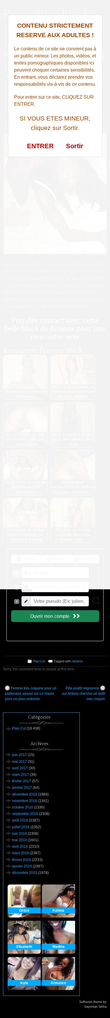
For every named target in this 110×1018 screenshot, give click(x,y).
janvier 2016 (22, 866)
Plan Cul (39, 661)
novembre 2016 (24, 801)
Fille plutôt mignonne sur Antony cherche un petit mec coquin (83, 693)
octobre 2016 (22, 807)
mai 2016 (19, 840)
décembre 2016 (24, 794)
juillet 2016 (21, 827)
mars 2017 (20, 775)
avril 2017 (20, 768)
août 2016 (20, 820)
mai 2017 (19, 762)
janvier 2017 (22, 788)
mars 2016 (20, 853)
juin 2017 (19, 755)
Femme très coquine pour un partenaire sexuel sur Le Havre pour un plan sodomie (31, 693)
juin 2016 (19, 833)
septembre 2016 (25, 814)
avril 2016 (20, 846)
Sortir (74, 146)
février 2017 (21, 781)
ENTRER (40, 146)
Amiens (77, 661)
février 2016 (21, 860)
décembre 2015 (24, 873)
